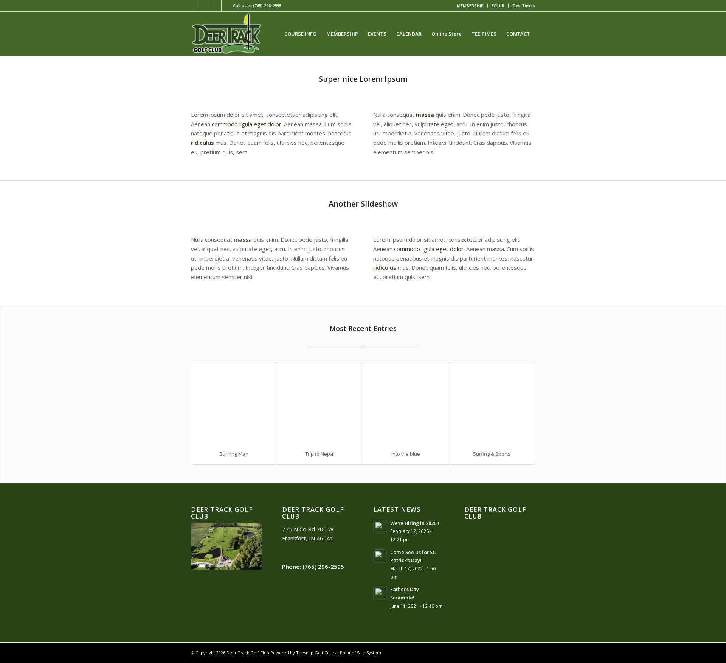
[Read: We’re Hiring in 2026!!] (380, 527)
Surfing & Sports (491, 453)
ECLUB (498, 5)
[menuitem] (470, 6)
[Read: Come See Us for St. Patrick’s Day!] (380, 556)
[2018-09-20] (226, 34)
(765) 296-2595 (267, 5)
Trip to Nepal (319, 453)
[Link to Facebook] (193, 5)
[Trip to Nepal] (320, 403)
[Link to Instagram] (215, 5)
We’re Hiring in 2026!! (414, 523)
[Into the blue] (406, 403)
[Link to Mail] (227, 5)
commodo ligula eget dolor (246, 124)
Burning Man (233, 453)
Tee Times (523, 5)
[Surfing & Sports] (492, 403)
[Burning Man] (234, 403)
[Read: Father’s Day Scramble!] (380, 593)
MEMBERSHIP (470, 5)
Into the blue (405, 453)
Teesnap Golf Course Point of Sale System (338, 652)
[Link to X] (204, 5)
